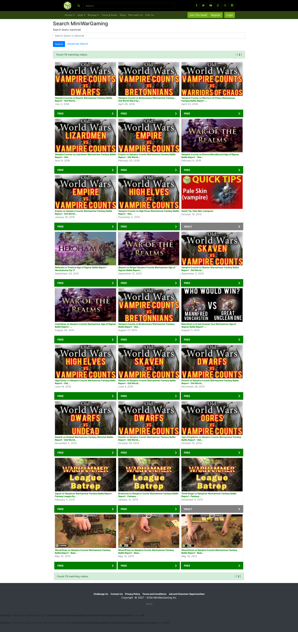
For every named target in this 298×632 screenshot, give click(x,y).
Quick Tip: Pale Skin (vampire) (197, 211)
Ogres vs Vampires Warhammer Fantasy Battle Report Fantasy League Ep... (83, 495)
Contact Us (117, 594)
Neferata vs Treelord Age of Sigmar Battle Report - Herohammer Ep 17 (81, 268)
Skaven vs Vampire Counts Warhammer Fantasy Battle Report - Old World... (147, 382)
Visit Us (149, 15)
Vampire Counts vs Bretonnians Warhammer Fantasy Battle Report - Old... (146, 325)
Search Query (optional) (67, 29)
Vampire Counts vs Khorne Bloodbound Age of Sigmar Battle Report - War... (210, 155)
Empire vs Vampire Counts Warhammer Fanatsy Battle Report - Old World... (147, 155)
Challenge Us (101, 594)
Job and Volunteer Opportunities (187, 594)
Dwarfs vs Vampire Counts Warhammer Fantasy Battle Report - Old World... (210, 382)
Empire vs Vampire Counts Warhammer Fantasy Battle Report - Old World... (83, 212)
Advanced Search (77, 43)
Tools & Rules (109, 15)
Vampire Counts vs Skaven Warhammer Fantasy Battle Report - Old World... (210, 268)
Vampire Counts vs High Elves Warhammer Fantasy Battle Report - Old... (148, 212)
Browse (92, 15)
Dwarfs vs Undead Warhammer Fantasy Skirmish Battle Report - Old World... (84, 438)
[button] (196, 5)
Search (59, 44)
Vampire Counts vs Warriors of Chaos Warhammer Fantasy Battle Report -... (208, 99)
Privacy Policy (132, 594)
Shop (123, 15)
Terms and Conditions (154, 594)
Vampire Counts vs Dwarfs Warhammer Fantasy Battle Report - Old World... (83, 99)
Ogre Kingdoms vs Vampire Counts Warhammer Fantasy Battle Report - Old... (211, 438)
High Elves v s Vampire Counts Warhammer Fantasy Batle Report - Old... (85, 382)
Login (229, 15)
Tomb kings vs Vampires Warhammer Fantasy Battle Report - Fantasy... (208, 495)
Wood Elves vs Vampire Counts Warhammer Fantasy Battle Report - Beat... (83, 551)
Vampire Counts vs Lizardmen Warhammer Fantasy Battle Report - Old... (85, 155)
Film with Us (135, 15)
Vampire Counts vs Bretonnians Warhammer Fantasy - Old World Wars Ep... (147, 99)
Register (216, 15)
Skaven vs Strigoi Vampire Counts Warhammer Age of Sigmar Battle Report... (146, 268)
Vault (80, 15)
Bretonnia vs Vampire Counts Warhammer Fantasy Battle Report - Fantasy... (148, 495)
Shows (69, 15)
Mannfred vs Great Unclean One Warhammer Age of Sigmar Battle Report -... (208, 325)
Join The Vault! (198, 15)
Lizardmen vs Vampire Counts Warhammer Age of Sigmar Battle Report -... (85, 325)
